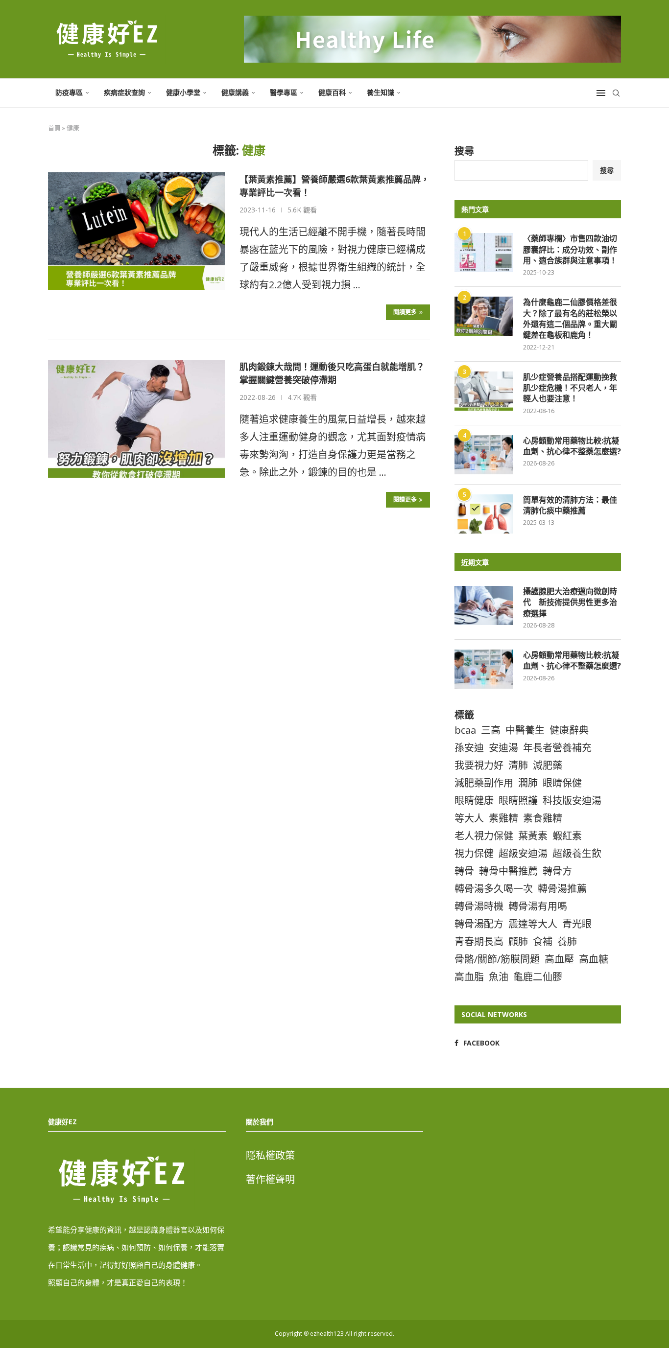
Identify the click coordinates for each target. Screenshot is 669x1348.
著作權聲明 (270, 1179)
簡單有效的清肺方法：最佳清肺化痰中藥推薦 (570, 505)
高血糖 (593, 959)
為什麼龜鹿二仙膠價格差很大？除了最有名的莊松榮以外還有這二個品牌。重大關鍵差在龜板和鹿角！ (570, 318)
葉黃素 (533, 835)
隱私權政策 (270, 1155)
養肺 (567, 941)
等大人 (469, 818)
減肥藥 (547, 765)
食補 (542, 941)
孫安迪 (469, 747)
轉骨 (464, 871)
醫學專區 (283, 92)
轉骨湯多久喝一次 (493, 888)
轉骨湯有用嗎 (537, 906)
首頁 (54, 127)
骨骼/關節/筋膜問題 (497, 959)
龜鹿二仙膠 (537, 976)
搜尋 (464, 151)
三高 (491, 730)
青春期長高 (478, 941)
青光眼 (577, 923)
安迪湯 (503, 747)
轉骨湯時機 (478, 906)
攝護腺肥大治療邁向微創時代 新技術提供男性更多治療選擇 (570, 602)
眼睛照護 (518, 800)
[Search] (616, 93)
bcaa (465, 730)
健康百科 (332, 92)
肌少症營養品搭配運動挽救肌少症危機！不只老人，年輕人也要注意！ (570, 388)
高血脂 (469, 976)
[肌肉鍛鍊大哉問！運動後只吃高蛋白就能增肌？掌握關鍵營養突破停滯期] (136, 418)
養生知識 (380, 92)
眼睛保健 (562, 783)
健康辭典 (569, 730)
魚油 (498, 976)
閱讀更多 (405, 312)
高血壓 (559, 959)
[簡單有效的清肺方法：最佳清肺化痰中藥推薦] (483, 514)
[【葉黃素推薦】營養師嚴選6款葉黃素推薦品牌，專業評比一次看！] (136, 231)
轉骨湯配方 (478, 923)
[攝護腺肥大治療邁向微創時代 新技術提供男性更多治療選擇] (483, 605)
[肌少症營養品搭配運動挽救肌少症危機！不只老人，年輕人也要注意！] (483, 391)
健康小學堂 (183, 92)
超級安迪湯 (523, 853)
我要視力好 (478, 765)
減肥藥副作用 (483, 783)
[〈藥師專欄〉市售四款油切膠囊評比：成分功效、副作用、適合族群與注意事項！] (483, 252)
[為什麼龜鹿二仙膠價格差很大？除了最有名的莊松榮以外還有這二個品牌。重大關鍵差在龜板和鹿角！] (483, 316)
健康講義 (235, 92)
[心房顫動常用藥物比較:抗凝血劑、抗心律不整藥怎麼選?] (483, 454)
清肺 (518, 765)
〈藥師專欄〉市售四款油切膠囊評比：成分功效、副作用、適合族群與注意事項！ (570, 249)
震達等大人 (532, 923)
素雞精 (503, 818)
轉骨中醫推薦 (508, 871)
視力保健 (474, 853)
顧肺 (518, 941)
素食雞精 (542, 818)
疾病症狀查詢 (124, 92)
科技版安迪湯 (572, 800)
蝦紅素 (567, 835)
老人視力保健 (483, 835)
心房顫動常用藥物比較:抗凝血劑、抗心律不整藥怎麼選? (572, 446)
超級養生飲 (576, 853)
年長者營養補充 (557, 747)
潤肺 (528, 783)
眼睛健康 (474, 800)
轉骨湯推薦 (562, 888)
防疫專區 (69, 92)
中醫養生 (525, 730)
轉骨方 (557, 871)
